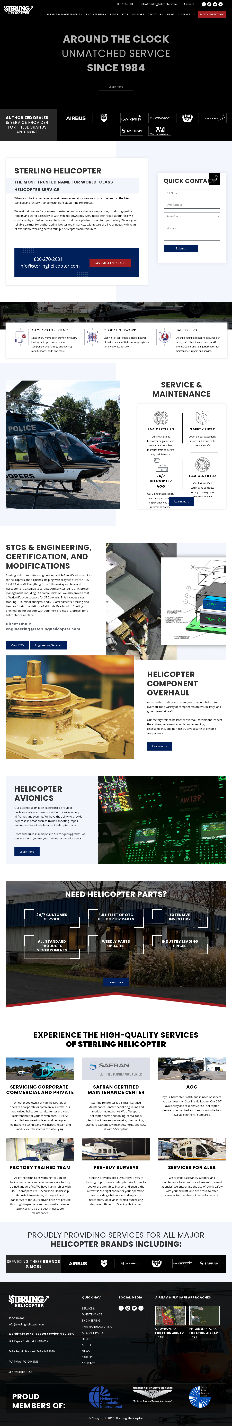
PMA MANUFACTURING (97, 1326)
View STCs (17, 645)
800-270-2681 (124, 4)
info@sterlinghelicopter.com (159, 4)
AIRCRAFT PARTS (93, 1333)
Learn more (116, 87)
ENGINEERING (91, 1320)
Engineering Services (48, 645)
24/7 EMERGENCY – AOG (110, 263)
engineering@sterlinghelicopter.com (43, 629)
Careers (189, 4)
